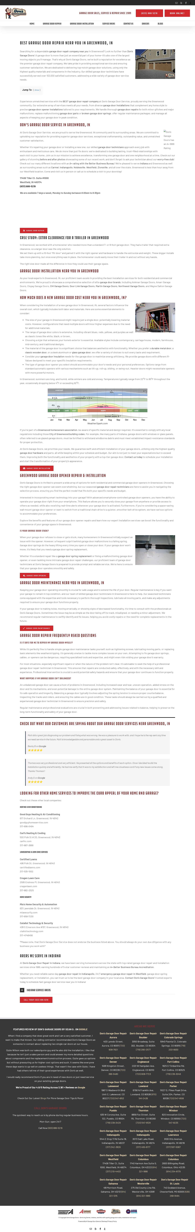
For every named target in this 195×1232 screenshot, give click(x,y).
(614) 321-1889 (143, 1195)
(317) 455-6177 (143, 1147)
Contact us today (133, 456)
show (37, 90)
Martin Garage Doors (106, 286)
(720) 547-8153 (116, 1098)
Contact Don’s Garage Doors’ (140, 977)
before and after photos (52, 159)
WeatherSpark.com (97, 423)
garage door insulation (52, 356)
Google (42, 746)
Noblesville (79, 167)
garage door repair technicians (113, 486)
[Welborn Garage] (101, 1212)
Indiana (144, 163)
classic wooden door (36, 352)
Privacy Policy (112, 1221)
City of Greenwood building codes (67, 434)
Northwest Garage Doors (131, 286)
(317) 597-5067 (173, 1147)
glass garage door (81, 352)
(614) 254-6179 (173, 1171)
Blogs (43, 1098)
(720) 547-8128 (143, 1122)
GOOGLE (83, 1029)
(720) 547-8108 (176, 1098)
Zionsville (103, 167)
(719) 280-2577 (143, 1049)
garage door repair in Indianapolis (76, 973)
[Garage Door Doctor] (131, 1212)
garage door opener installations (45, 109)
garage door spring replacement (75, 556)
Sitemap (104, 1221)
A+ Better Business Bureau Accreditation (132, 967)
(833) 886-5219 (28, 186)
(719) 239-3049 (173, 1073)
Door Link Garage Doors (82, 286)
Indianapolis (66, 167)
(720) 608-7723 (143, 1073)
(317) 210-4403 (113, 1171)
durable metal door (161, 348)
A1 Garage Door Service (93, 1221)
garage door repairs (128, 109)
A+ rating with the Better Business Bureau (92, 163)
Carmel (55, 167)
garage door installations (116, 105)
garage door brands (110, 282)
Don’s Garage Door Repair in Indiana (41, 963)
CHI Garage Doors (59, 286)
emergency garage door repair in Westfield (123, 973)
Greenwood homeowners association (57, 429)
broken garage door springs (96, 113)
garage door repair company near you (68, 51)
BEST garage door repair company (81, 101)
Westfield (91, 167)
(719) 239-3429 (113, 1122)
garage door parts (69, 113)
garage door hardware (31, 452)
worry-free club (165, 159)
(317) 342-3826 (113, 1147)
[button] (97, 990)
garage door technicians (111, 147)
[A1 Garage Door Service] (85, 1212)
